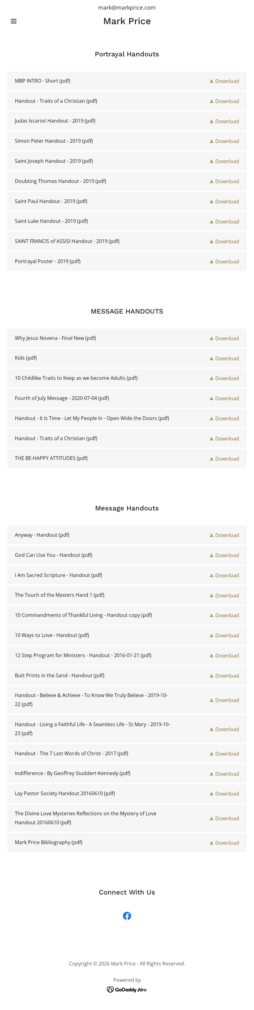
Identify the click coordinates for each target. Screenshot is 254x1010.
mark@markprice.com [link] (127, 7)
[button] (25, 21)
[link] (127, 22)
